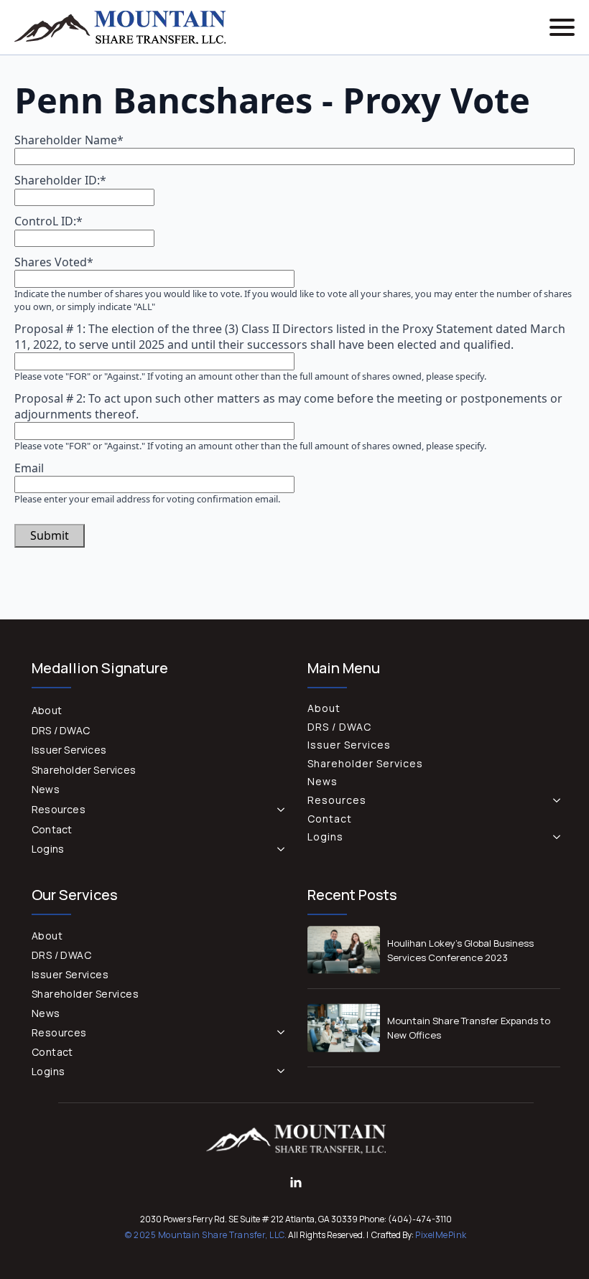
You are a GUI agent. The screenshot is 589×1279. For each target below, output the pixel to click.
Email (29, 468)
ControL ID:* (48, 221)
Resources (58, 809)
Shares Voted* (53, 262)
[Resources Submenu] (278, 810)
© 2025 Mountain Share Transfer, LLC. (206, 1235)
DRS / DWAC (61, 730)
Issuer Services (69, 749)
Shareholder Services (84, 770)
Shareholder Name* (69, 140)
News (46, 789)
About (47, 710)
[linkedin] (296, 1182)
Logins (48, 849)
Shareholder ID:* (60, 180)
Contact (52, 829)
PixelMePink (441, 1235)
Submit (49, 535)
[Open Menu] (562, 27)
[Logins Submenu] (278, 849)
